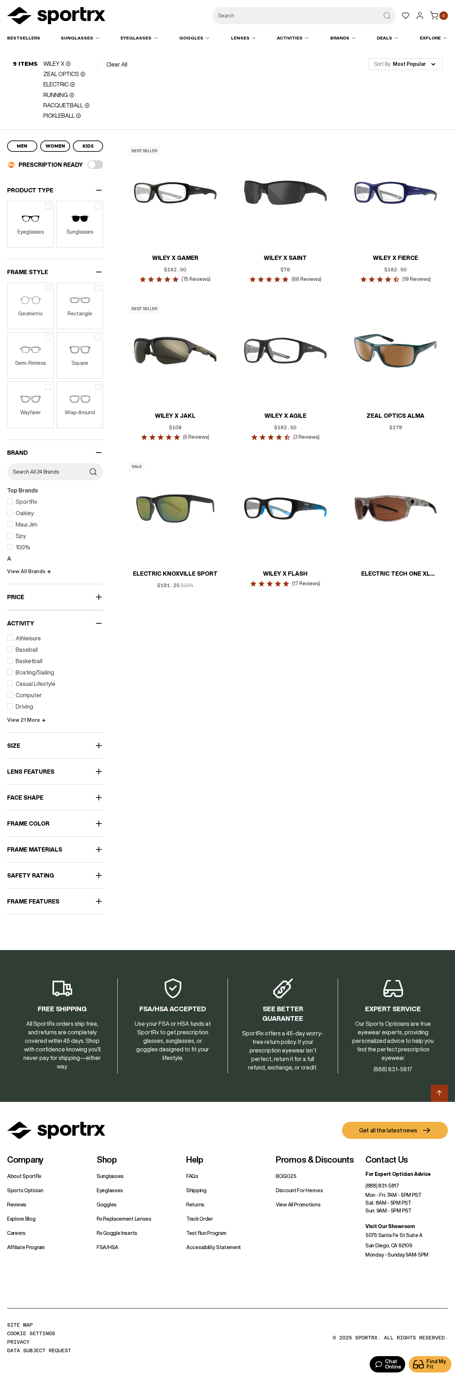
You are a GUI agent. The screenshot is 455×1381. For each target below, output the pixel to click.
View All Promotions (298, 1204)
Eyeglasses (110, 1190)
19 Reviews (416, 279)
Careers (16, 1233)
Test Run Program (206, 1233)
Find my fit (436, 1364)
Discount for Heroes (299, 1190)
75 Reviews (196, 279)
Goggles (107, 1204)
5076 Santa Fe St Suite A (394, 1235)
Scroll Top (439, 1093)
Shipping (196, 1190)
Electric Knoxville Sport (175, 573)
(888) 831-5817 (382, 1185)
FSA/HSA (107, 1247)
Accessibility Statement (213, 1247)
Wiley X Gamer (175, 258)
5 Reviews (196, 436)
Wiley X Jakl (175, 415)
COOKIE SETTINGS (31, 1333)
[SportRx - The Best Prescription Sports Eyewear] (56, 16)
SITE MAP (20, 1325)
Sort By (382, 64)
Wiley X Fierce (395, 258)
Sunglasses (110, 1176)
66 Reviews (306, 279)
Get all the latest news (388, 1130)
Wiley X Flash (285, 573)
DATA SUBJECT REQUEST (39, 1350)
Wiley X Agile (285, 415)
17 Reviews (306, 583)
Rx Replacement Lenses (124, 1218)
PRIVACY (18, 1342)
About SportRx (24, 1176)
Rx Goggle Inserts (117, 1233)
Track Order (199, 1218)
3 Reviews (306, 436)
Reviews (16, 1204)
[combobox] (304, 15)
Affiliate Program (26, 1247)
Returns (195, 1204)
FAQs (192, 1176)
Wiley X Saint (285, 258)
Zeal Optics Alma (396, 415)
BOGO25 (286, 1176)
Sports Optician (25, 1190)
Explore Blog (21, 1218)
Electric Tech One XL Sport (395, 574)
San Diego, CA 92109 (388, 1245)
